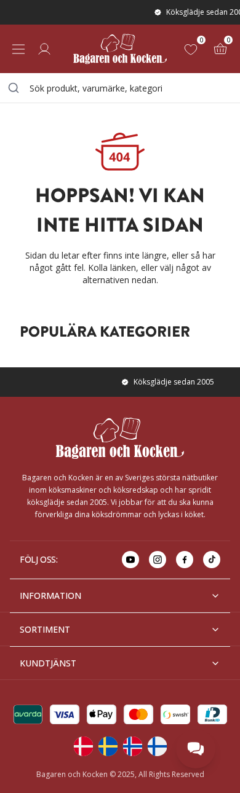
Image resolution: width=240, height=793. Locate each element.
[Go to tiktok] (211, 559)
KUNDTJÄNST (48, 663)
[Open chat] (195, 748)
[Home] (120, 48)
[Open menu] (18, 49)
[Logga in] (44, 49)
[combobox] (120, 88)
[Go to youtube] (130, 559)
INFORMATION (50, 595)
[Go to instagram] (157, 559)
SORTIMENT (45, 629)
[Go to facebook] (184, 559)
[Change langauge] (83, 746)
